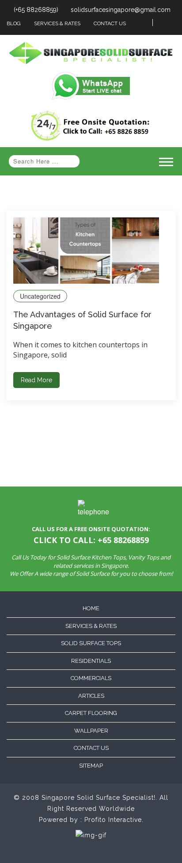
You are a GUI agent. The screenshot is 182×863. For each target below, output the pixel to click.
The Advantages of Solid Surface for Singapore (82, 320)
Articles (91, 695)
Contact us (91, 748)
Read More (36, 380)
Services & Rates (57, 23)
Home (91, 608)
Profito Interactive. (114, 819)
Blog (14, 23)
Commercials (91, 678)
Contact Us (110, 23)
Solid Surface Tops (91, 643)
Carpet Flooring (91, 713)
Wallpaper (91, 730)
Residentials (91, 661)
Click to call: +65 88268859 (91, 540)
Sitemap (91, 765)
